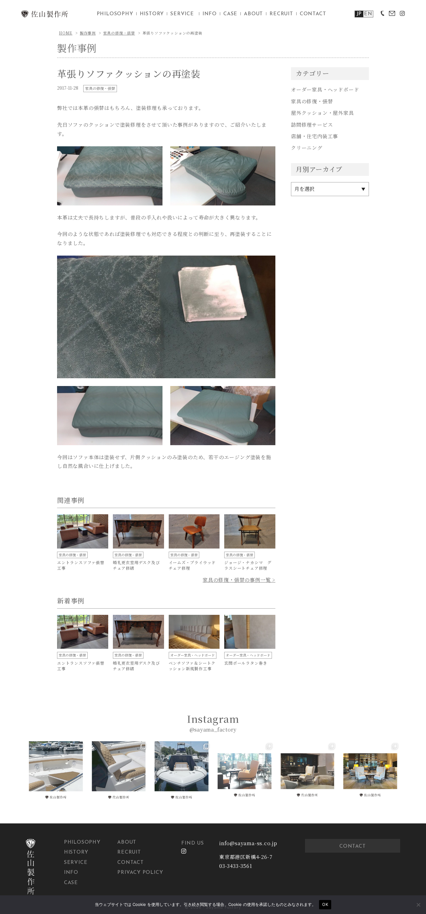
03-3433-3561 (235, 865)
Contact (130, 862)
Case (71, 882)
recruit (281, 14)
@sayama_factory (213, 729)
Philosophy (82, 842)
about (253, 14)
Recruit (129, 852)
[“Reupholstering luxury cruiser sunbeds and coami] (56, 771)
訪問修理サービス (312, 124)
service (182, 14)
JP (359, 14)
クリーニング (306, 147)
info (209, 14)
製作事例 (88, 32)
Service (76, 862)
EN (368, 14)
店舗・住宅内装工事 (314, 136)
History (76, 852)
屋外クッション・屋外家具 (322, 112)
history (152, 14)
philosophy (115, 14)
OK (325, 904)
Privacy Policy (140, 872)
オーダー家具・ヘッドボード (325, 89)
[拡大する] (154, 154)
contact (313, 14)
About (126, 842)
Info (71, 872)
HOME (65, 32)
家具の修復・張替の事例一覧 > (239, 579)
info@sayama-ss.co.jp (248, 843)
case (230, 14)
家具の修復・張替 (119, 32)
